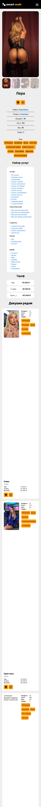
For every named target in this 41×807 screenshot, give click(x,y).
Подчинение (15, 268)
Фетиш (13, 255)
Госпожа (14, 253)
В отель (14, 199)
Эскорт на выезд (17, 188)
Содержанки (15, 179)
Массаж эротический (19, 214)
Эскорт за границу (17, 186)
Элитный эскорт (17, 177)
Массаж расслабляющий (20, 212)
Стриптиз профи (17, 228)
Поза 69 (14, 243)
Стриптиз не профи (18, 226)
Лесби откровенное (18, 230)
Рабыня (13, 264)
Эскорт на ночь (16, 195)
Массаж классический (19, 210)
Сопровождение (17, 203)
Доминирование (17, 201)
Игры (13, 257)
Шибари (14, 259)
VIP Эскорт (15, 175)
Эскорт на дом (16, 190)
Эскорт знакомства (18, 184)
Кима (6, 481)
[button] (36, 44)
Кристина (9, 673)
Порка (13, 266)
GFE (12, 239)
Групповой (15, 197)
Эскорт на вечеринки (18, 192)
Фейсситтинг (15, 262)
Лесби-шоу (15, 233)
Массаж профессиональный (21, 217)
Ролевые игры (16, 241)
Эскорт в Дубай (17, 181)
